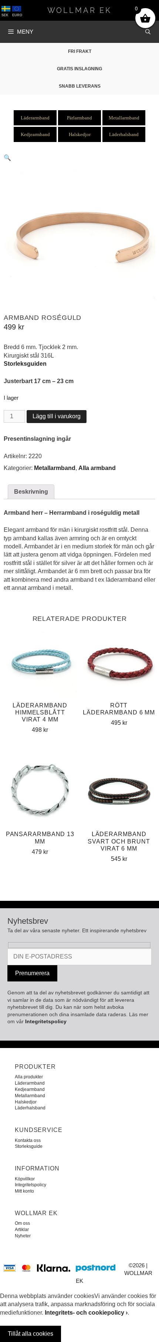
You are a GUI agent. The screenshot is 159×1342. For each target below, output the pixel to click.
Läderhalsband (124, 134)
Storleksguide (29, 1146)
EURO (17, 15)
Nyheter (23, 1235)
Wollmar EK (79, 10)
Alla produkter (29, 1076)
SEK (5, 15)
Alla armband (97, 468)
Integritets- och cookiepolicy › (86, 1312)
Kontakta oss (28, 1140)
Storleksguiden (25, 364)
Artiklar (22, 1229)
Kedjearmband (35, 134)
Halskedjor (80, 134)
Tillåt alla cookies (30, 1334)
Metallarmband (124, 118)
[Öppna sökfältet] (148, 32)
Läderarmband (35, 118)
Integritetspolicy (46, 1021)
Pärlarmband (79, 118)
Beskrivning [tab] (31, 492)
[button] (7, 158)
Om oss (22, 1223)
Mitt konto (24, 1191)
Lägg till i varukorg (57, 416)
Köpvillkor (25, 1179)
